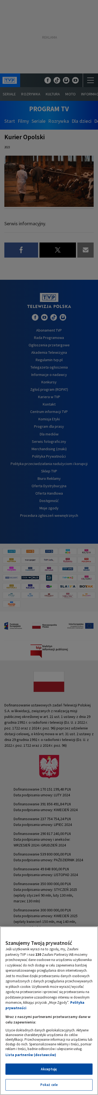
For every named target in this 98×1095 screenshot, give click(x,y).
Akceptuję (49, 1069)
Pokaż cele (49, 1084)
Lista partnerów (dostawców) (30, 1055)
